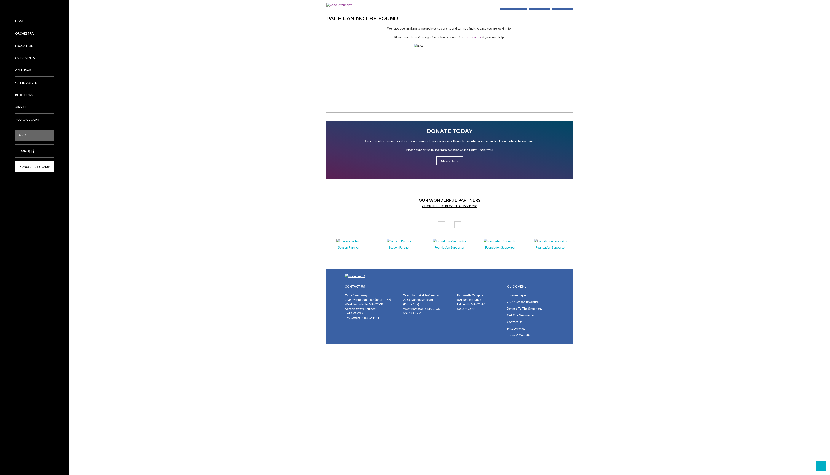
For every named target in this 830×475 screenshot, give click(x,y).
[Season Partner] (348, 241)
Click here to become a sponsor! (449, 206)
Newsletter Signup (34, 166)
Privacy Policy (516, 328)
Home (19, 21)
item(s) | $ (27, 151)
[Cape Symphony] (449, 5)
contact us (474, 37)
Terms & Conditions (520, 335)
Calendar (23, 70)
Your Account (27, 119)
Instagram (34, 183)
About (20, 107)
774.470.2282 (354, 313)
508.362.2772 (412, 313)
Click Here (449, 161)
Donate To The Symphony (524, 308)
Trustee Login (516, 295)
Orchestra (24, 33)
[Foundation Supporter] (449, 241)
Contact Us (514, 322)
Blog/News (24, 95)
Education (24, 46)
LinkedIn (41, 183)
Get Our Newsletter (521, 315)
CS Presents (25, 58)
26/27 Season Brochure (523, 302)
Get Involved (26, 82)
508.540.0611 (466, 308)
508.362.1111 (370, 318)
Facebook (27, 183)
